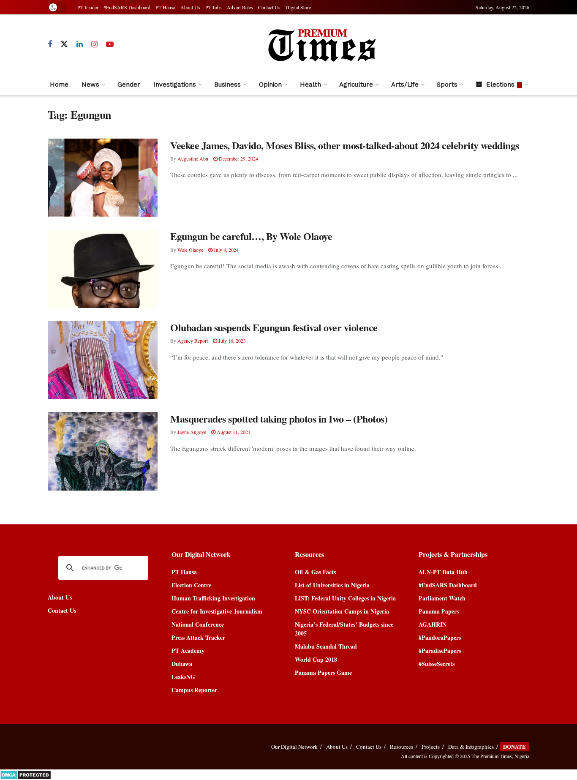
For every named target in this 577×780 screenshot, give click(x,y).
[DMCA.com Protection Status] (25, 774)
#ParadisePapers (440, 650)
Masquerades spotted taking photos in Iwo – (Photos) (279, 418)
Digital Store (298, 7)
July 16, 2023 (231, 340)
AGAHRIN (432, 624)
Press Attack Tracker (198, 637)
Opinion (270, 84)
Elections (500, 84)
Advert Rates (240, 7)
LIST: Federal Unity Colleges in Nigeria (345, 598)
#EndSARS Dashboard (126, 7)
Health (310, 84)
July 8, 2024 (225, 249)
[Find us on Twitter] (64, 44)
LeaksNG (183, 676)
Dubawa (181, 663)
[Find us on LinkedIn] (79, 44)
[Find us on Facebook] (50, 44)
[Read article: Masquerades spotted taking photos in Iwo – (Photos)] (103, 451)
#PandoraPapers (440, 637)
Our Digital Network (294, 746)
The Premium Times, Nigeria (500, 756)
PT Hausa (165, 7)
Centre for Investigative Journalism (216, 611)
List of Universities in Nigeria (332, 585)
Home (59, 84)
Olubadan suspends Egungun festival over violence (274, 327)
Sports (447, 84)
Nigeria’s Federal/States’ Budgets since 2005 (344, 629)
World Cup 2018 (316, 659)
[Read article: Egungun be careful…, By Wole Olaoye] (103, 268)
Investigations (174, 84)
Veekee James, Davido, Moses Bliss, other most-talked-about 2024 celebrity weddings (344, 145)
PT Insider (87, 7)
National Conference (197, 624)
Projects (431, 746)
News (90, 84)
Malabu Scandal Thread (326, 646)
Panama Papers (439, 611)
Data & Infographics (471, 746)
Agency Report (192, 340)
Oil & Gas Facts (315, 571)
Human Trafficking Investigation (213, 598)
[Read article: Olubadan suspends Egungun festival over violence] (103, 360)
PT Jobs (213, 7)
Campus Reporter (194, 689)
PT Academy (187, 650)
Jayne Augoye (191, 431)
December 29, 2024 (238, 158)
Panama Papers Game (323, 672)
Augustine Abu (192, 158)
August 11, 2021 (232, 431)
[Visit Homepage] (321, 44)
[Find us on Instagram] (94, 44)
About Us (190, 7)
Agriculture (356, 84)
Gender (128, 84)
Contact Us (269, 7)
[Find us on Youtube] (110, 44)
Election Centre (191, 585)
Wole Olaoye (190, 249)
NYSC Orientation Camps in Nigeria (342, 611)
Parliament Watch (442, 598)
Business (227, 84)
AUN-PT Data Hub (443, 571)
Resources (401, 746)
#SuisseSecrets (437, 663)
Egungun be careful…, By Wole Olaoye (251, 236)
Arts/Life (405, 84)
